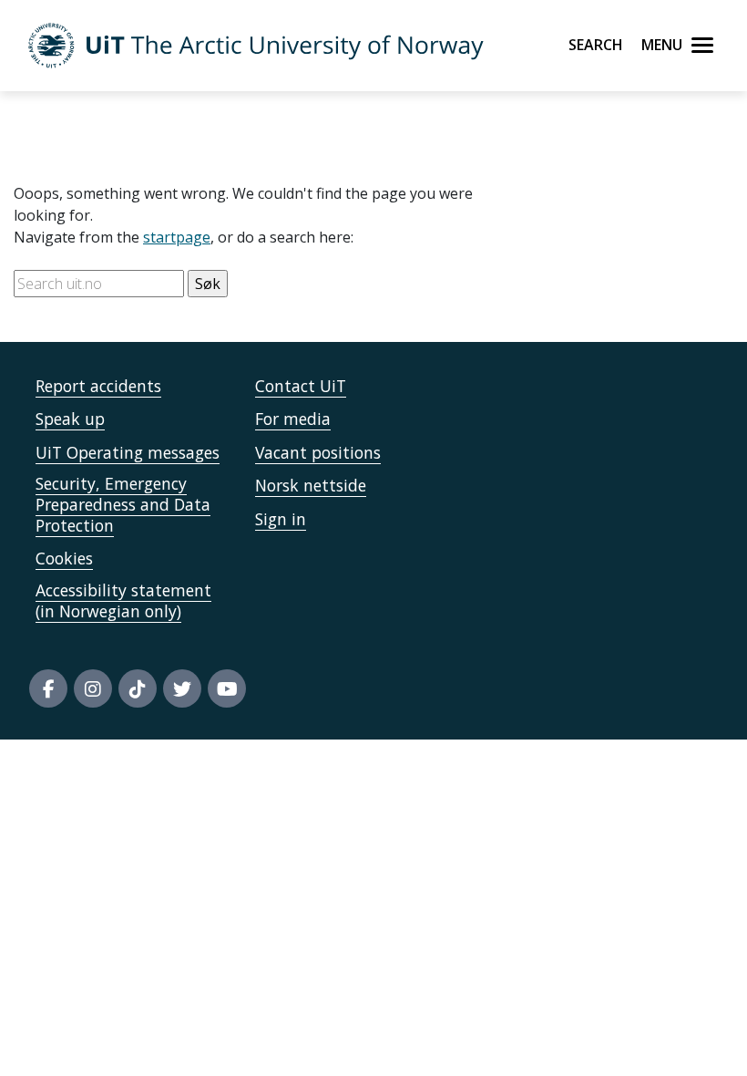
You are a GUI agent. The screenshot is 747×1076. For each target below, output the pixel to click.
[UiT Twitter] (182, 688)
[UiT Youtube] (227, 688)
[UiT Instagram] (93, 688)
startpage (176, 237)
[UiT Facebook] (48, 688)
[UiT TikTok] (137, 688)
